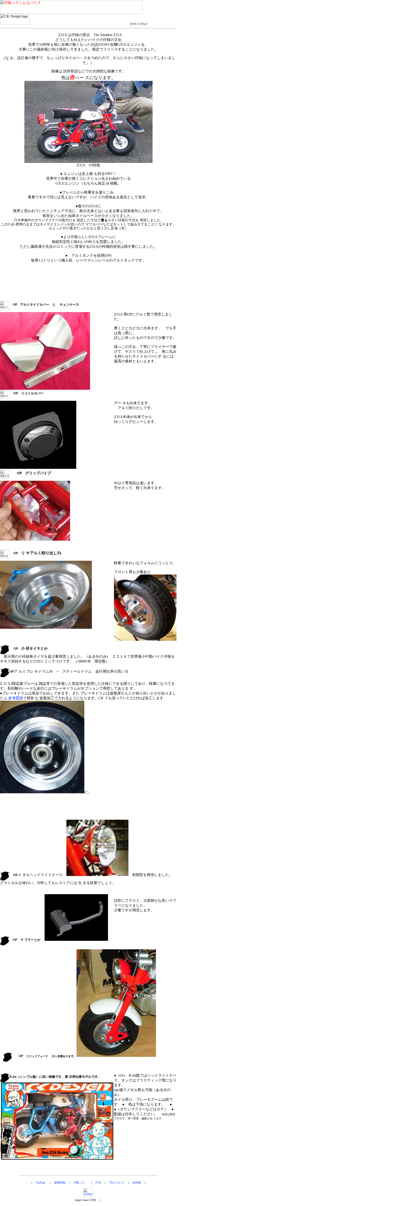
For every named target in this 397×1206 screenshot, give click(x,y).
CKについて (116, 1182)
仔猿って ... (80, 1182)
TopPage (40, 1182)
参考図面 (15, 698)
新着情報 (59, 1182)
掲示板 (137, 1182)
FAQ (98, 1182)
